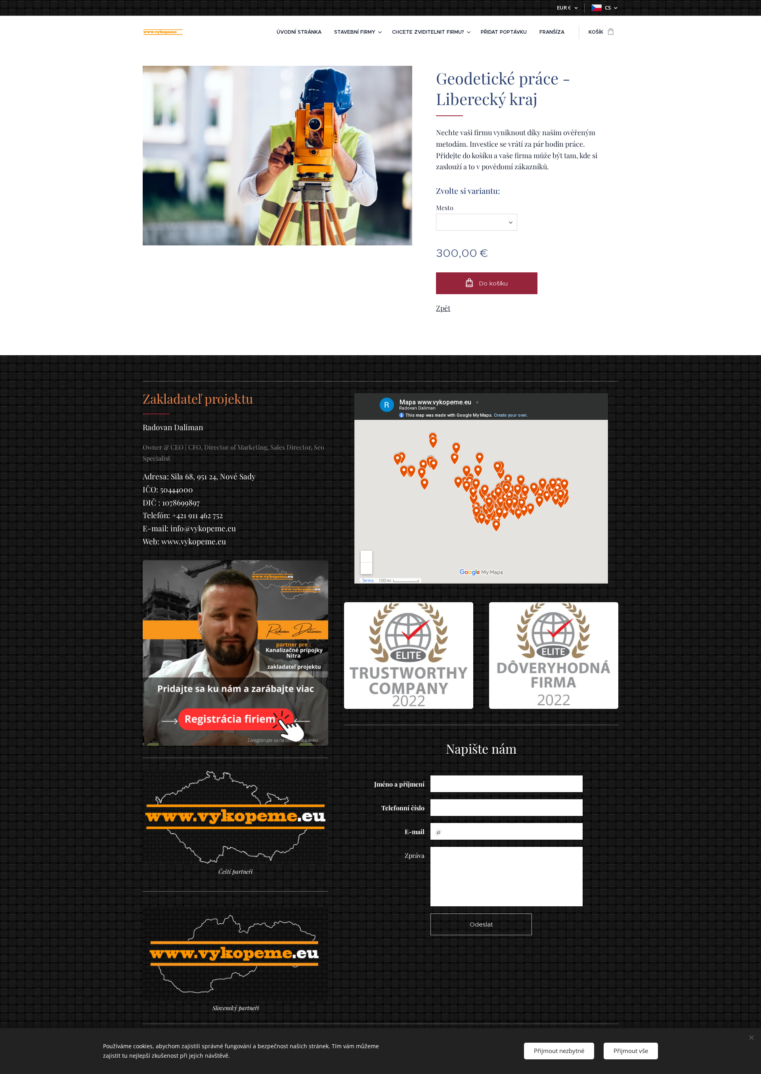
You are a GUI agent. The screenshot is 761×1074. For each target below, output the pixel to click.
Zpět (443, 308)
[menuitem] (301, 32)
